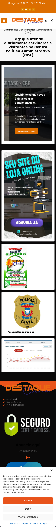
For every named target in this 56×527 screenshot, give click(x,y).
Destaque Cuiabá (23, 108)
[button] (51, 470)
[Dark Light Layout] (52, 21)
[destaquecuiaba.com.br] (28, 26)
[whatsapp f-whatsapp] (30, 9)
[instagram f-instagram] (33, 9)
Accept (28, 500)
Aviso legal (42, 523)
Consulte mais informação (26, 131)
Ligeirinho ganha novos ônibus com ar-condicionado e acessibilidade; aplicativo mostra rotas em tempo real (30, 99)
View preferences (28, 517)
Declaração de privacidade (23, 523)
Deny (28, 508)
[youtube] (26, 9)
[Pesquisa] (46, 21)
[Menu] (4, 20)
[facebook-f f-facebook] (22, 9)
